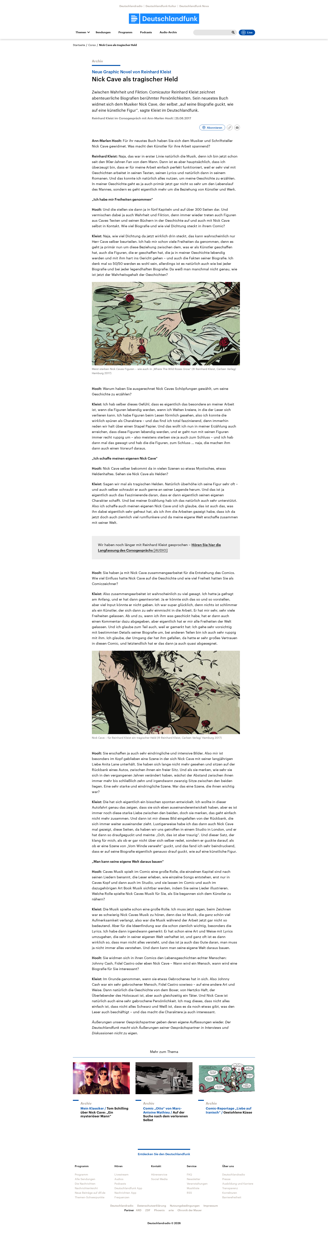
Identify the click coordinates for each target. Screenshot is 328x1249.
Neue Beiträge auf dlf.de (90, 1192)
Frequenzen (121, 1197)
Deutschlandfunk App (128, 1188)
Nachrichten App (125, 1192)
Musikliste (193, 1188)
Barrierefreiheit (231, 1197)
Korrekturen (229, 1192)
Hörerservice (159, 1174)
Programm (125, 32)
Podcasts (146, 32)
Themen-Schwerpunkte (89, 1197)
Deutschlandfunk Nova (194, 6)
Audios (118, 1179)
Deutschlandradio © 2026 (164, 1223)
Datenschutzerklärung (151, 1205)
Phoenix (159, 1210)
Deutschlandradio (131, 6)
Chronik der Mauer (189, 1210)
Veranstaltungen (197, 1183)
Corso (92, 45)
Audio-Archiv (168, 32)
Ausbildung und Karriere (237, 1183)
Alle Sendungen (85, 1179)
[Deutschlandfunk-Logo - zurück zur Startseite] (164, 18)
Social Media (159, 1179)
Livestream (121, 1174)
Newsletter (193, 1179)
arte (171, 1210)
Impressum (210, 1205)
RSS (189, 1192)
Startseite (79, 45)
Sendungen (103, 32)
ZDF (147, 1210)
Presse (226, 1179)
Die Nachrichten (85, 1183)
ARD (138, 1210)
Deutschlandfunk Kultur (161, 6)
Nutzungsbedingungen (185, 1205)
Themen (81, 32)
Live (249, 32)
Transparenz (230, 1188)
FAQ (189, 1174)
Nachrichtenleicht (86, 1188)
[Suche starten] (233, 32)
